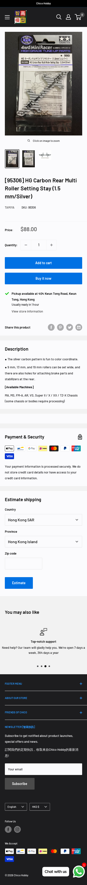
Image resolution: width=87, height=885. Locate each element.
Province (11, 531)
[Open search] (59, 17)
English (11, 806)
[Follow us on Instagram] (17, 829)
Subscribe (19, 784)
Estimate (19, 583)
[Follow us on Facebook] (8, 829)
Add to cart (43, 263)
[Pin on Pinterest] (60, 327)
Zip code (10, 553)
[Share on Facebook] (51, 327)
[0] (78, 17)
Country (10, 509)
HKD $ (35, 806)
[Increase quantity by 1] (51, 245)
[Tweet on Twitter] (69, 327)
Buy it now (43, 278)
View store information (27, 311)
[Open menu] (7, 17)
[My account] (68, 17)
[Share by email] (78, 327)
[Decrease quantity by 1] (26, 245)
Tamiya (9, 207)
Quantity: (11, 245)
